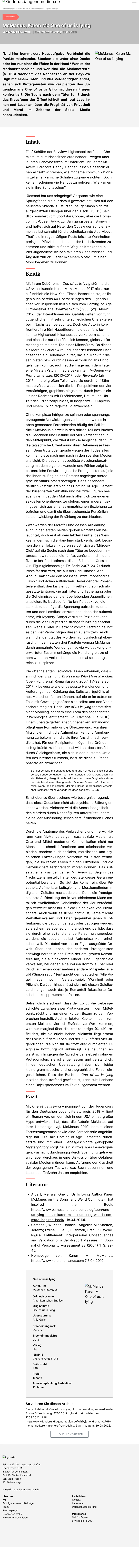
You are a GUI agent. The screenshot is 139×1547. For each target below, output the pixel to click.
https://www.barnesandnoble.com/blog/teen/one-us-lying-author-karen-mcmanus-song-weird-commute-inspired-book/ (71, 1215)
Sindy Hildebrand (19, 32)
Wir (4, 1499)
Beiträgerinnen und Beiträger (18, 1503)
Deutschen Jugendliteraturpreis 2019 (70, 1111)
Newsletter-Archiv (12, 1513)
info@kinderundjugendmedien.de (21, 1489)
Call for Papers (80, 1517)
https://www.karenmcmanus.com (57, 1261)
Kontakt (76, 1499)
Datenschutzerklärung (84, 1506)
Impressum (78, 1503)
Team (6, 1506)
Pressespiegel (10, 1510)
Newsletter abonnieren (15, 1517)
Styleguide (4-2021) (83, 1520)
